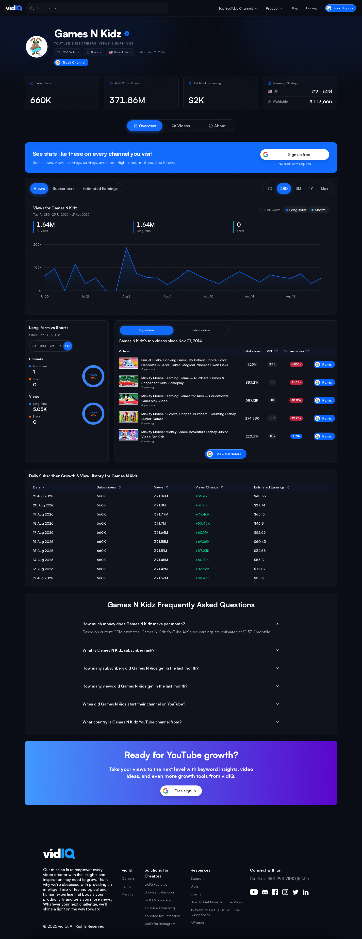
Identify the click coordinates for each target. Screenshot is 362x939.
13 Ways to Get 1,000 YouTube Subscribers (215, 912)
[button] (270, 188)
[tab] (144, 125)
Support (197, 878)
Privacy (127, 894)
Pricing (311, 8)
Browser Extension (159, 892)
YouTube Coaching (160, 908)
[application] (181, 271)
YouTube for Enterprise (163, 916)
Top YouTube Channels (236, 8)
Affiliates (197, 923)
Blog (294, 8)
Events (196, 894)
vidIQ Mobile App (158, 900)
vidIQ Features (156, 884)
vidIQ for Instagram (160, 924)
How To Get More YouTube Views (217, 902)
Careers (128, 878)
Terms (126, 886)
